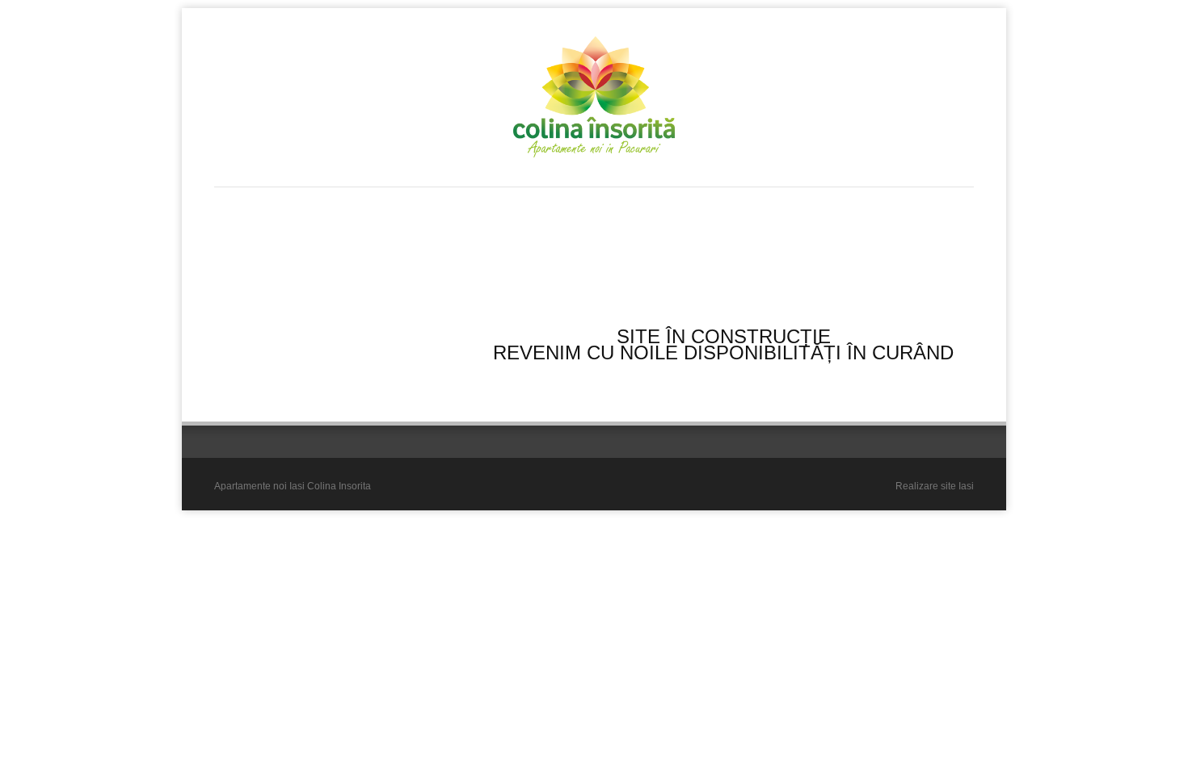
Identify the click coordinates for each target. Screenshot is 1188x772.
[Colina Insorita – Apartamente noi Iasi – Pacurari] (594, 96)
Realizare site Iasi (934, 486)
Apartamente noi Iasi (259, 486)
